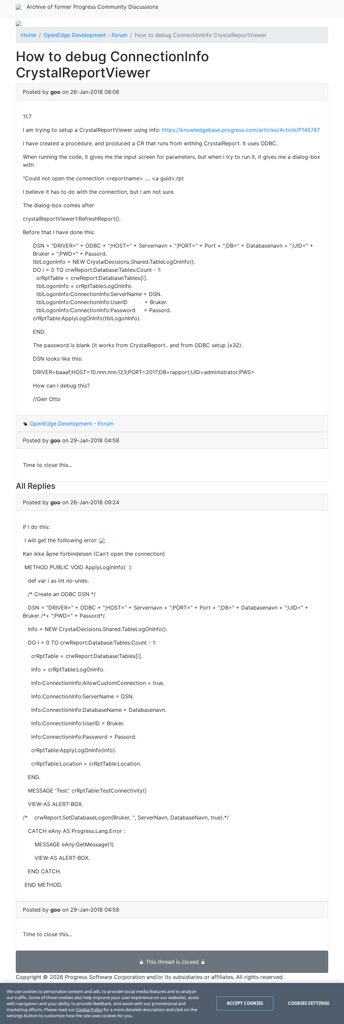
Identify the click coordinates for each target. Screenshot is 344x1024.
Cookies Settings (308, 1003)
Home (28, 35)
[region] (172, 1003)
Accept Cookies (245, 1003)
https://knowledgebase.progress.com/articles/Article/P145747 (241, 129)
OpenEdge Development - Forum (85, 35)
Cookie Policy (89, 1010)
